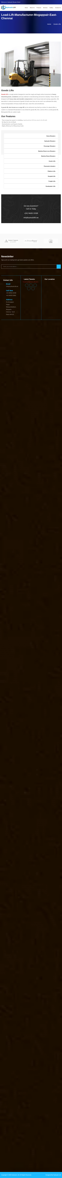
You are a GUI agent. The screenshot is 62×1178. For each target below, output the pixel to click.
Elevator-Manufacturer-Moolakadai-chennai (11, 356)
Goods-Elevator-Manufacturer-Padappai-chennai (34, 489)
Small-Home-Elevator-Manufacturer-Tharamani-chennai (34, 1026)
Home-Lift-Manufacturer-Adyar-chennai (29, 513)
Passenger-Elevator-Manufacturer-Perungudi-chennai (13, 921)
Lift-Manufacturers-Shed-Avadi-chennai (33, 751)
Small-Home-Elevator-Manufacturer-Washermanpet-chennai (35, 1037)
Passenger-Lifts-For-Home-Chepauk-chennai (11, 960)
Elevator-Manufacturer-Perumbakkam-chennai (46, 375)
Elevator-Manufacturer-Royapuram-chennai (15, 391)
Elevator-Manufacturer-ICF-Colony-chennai (35, 331)
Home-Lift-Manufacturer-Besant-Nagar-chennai (42, 528)
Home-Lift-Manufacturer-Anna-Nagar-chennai (23, 520)
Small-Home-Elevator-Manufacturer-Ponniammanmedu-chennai (32, 1022)
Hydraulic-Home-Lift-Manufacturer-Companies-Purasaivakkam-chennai (43, 650)
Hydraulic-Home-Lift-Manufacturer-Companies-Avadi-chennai (15, 578)
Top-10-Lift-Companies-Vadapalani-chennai (50, 1165)
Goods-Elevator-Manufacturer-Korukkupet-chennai (22, 480)
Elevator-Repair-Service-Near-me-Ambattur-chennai (43, 416)
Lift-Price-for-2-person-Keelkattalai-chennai (15, 770)
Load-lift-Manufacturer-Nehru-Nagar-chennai (23, 842)
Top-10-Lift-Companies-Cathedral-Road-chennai (16, 1107)
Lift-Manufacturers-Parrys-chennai (46, 729)
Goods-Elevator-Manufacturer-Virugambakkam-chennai (40, 509)
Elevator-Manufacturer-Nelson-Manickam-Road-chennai (25, 364)
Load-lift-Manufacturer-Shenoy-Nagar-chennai (43, 873)
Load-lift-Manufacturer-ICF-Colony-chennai (19, 811)
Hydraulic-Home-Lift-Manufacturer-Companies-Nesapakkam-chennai (42, 627)
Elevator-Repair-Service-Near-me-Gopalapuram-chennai (41, 451)
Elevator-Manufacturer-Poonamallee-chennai (35, 377)
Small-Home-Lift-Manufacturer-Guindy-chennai (37, 1080)
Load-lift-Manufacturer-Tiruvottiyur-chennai (50, 882)
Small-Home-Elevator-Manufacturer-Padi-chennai (34, 1014)
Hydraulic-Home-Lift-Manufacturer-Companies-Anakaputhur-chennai (27, 569)
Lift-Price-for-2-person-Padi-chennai (24, 787)
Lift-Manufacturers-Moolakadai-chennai (23, 712)
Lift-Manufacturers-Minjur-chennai (33, 708)
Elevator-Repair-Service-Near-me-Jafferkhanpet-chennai (36, 462)
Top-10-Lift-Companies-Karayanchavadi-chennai (25, 1134)
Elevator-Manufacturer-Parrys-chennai (50, 371)
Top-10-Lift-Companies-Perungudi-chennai (15, 1157)
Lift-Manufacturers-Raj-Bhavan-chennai (39, 743)
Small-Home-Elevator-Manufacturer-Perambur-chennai (35, 1018)
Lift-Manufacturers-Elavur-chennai (13, 689)
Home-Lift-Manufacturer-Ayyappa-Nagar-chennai (16, 528)
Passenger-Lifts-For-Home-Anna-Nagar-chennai (16, 948)
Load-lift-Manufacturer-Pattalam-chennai (34, 851)
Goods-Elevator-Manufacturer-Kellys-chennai (23, 472)
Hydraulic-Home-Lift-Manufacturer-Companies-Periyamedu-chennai (32, 642)
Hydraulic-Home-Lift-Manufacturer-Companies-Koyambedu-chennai (36, 594)
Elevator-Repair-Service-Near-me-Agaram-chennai (26, 412)
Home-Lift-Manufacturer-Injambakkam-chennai (45, 551)
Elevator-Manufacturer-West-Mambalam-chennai (12, 408)
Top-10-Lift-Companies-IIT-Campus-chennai (24, 1126)
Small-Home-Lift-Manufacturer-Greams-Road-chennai (41, 1078)
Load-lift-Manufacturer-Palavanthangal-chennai (32, 849)
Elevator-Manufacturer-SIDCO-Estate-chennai (22, 397)
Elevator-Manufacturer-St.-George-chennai (31, 399)
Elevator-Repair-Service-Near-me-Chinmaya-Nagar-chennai (33, 435)
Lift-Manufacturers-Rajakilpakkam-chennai (18, 743)
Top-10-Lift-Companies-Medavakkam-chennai (16, 1147)
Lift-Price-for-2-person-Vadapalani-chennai (43, 799)
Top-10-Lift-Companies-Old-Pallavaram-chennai (48, 1149)
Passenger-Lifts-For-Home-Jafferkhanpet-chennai (33, 983)
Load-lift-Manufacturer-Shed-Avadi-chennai (20, 873)
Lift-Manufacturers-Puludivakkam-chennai (33, 739)
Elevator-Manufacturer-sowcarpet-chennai (45, 397)
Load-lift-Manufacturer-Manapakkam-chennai (47, 822)
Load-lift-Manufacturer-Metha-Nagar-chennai (32, 828)
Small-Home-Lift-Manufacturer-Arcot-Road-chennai (44, 1051)
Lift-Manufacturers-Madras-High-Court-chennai (46, 698)
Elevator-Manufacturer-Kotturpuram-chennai (43, 335)
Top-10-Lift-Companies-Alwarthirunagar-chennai (27, 1093)
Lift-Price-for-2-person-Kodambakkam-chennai (50, 774)
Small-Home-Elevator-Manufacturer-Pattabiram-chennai (29, 1024)
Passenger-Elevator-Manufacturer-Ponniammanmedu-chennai (36, 923)
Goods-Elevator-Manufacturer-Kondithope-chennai (29, 478)
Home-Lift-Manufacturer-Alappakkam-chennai (33, 515)
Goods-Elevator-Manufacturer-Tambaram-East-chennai (48, 499)
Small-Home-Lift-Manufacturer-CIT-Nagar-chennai (17, 1068)
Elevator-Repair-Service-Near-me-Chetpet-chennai (40, 433)
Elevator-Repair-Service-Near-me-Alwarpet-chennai (46, 414)
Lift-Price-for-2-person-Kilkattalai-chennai (22, 772)
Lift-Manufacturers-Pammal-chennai (28, 729)
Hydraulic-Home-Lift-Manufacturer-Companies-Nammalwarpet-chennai (28, 621)
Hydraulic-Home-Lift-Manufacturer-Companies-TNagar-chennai (26, 681)
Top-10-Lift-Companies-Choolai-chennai (38, 1111)
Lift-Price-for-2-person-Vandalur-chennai (28, 801)
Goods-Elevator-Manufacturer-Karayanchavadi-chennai (34, 468)
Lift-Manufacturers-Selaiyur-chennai (13, 751)
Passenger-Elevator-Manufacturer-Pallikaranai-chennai (18, 917)
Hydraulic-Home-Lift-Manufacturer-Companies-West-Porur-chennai (44, 685)
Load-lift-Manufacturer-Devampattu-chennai (47, 807)
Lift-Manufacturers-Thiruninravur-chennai (35, 758)
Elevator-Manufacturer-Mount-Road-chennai (34, 356)
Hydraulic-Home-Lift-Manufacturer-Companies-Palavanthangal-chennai (42, 637)
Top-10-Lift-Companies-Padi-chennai (19, 1153)
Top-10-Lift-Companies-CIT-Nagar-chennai (45, 1113)
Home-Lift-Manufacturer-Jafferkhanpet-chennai (34, 553)
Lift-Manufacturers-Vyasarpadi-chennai (47, 762)
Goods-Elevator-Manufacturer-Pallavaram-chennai (17, 487)
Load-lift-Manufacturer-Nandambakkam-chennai (46, 838)
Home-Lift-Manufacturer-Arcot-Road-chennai (31, 522)
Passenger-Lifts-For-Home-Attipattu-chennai (48, 952)
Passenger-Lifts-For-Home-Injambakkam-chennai (42, 981)
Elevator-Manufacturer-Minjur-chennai (14, 352)
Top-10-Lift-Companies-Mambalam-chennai (11, 1145)
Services (45, 7)
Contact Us (58, 7)
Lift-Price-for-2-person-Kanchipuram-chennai (40, 766)
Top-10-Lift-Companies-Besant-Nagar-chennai (31, 1105)
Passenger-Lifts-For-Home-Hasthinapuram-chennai (26, 979)
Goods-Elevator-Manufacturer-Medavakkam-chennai (30, 484)
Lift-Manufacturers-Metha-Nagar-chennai (31, 706)
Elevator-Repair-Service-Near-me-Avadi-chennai (46, 426)
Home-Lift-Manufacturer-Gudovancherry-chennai (20, 548)
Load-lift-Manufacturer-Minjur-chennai (44, 830)
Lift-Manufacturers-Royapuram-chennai (48, 747)
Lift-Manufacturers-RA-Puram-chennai (44, 745)
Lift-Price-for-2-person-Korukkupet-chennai (36, 778)
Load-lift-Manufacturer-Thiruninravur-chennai (38, 880)
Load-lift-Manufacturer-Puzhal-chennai (38, 861)
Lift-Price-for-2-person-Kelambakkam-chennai (38, 770)
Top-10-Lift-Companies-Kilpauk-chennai (18, 1138)
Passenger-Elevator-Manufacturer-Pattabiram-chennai (33, 925)
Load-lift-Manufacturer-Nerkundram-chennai (15, 844)
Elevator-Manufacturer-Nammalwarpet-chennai (22, 358)
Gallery (51, 7)
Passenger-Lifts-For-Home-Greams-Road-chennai (39, 975)
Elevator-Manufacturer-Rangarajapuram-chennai (45, 387)
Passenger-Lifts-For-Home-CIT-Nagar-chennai (28, 965)
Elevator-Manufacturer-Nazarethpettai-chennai (35, 362)
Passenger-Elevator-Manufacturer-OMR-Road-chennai (24, 913)
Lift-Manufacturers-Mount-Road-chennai (44, 712)
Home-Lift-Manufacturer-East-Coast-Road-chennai (30, 538)
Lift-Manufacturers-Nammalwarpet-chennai (29, 714)
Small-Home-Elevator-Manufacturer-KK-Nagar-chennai (30, 995)
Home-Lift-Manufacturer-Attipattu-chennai (46, 524)
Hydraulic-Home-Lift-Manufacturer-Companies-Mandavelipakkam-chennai (19, 608)
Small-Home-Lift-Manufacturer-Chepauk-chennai (41, 1060)
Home (26, 7)
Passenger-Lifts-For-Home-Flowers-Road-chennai (24, 971)
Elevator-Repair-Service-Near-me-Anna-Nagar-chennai (34, 420)
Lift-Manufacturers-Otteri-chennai (44, 727)
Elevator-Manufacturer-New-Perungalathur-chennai (41, 366)
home (49, 24)
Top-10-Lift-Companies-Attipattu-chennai (38, 1101)
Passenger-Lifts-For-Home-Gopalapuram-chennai (45, 973)
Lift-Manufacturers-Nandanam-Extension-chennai (12, 718)
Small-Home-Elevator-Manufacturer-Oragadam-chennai (36, 1012)
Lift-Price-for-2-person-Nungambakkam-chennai (33, 784)
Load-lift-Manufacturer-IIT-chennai (39, 811)
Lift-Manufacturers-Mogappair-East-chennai (35, 710)
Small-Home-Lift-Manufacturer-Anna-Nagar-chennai (24, 1049)
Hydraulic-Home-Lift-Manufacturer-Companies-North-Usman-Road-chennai (35, 631)
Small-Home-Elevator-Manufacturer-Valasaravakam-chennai (33, 1031)
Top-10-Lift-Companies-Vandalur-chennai (35, 1167)
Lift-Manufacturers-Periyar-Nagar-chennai (35, 733)
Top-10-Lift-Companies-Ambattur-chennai (51, 1093)
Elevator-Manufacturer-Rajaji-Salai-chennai (11, 385)
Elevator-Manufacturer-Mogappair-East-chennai (22, 354)
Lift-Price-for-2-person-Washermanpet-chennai (37, 805)
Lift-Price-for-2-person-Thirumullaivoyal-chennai (12, 797)
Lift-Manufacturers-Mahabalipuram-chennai (30, 700)
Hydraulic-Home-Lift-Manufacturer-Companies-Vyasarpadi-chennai (33, 683)
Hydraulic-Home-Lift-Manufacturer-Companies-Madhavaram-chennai (36, 600)
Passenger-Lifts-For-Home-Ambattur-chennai (38, 944)
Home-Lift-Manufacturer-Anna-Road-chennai (46, 520)
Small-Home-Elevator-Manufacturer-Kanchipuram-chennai (27, 987)
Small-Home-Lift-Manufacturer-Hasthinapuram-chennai (34, 1082)
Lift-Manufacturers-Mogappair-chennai (14, 710)
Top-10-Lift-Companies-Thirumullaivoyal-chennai (16, 1163)
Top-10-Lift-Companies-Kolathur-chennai (21, 1142)
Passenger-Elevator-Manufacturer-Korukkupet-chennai (30, 904)
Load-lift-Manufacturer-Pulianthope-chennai (11, 859)
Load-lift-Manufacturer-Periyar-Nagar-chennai (49, 853)
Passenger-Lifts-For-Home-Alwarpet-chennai (48, 942)
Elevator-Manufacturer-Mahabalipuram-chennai (40, 342)
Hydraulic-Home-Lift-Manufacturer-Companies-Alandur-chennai (24, 561)
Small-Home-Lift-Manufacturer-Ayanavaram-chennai (26, 1056)
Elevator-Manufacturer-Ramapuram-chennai (21, 387)
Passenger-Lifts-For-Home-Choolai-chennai (15, 964)
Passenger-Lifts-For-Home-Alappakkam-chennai (24, 942)
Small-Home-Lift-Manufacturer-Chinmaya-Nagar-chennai (32, 1062)
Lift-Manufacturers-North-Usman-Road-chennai (16, 724)
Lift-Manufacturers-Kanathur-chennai (19, 696)
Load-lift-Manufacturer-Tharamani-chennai (15, 880)
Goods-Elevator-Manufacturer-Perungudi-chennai (12, 495)
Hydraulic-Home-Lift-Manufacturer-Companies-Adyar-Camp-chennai (42, 557)
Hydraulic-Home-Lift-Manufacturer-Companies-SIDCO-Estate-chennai (35, 669)
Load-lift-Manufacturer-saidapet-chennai (50, 869)
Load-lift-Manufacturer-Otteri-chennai (48, 847)
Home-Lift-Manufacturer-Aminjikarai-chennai (32, 518)
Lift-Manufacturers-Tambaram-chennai (32, 756)
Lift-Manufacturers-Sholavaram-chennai (14, 753)
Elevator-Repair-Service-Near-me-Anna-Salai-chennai (29, 422)
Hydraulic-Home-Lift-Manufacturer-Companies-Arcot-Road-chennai (17, 573)
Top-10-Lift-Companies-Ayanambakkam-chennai (20, 1103)
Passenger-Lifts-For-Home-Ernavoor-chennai (34, 969)
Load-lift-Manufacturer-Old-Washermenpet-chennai (25, 847)
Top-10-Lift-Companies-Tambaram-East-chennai (29, 1161)
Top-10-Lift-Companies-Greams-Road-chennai (24, 1122)
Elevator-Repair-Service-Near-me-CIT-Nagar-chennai (24, 441)
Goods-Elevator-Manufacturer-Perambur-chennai (49, 493)
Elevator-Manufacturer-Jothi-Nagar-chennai (15, 333)
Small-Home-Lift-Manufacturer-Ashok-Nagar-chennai (37, 1053)
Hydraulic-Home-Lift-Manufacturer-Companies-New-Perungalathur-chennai (19, 629)
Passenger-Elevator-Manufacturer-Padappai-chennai (23, 915)
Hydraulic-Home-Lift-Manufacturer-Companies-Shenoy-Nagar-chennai (26, 667)
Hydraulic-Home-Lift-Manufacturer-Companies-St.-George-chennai (42, 671)
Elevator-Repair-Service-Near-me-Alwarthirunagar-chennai (15, 416)
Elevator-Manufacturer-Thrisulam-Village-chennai (17, 404)
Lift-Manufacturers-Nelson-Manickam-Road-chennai (21, 720)
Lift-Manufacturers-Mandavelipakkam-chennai (36, 702)
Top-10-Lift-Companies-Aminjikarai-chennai (34, 1095)
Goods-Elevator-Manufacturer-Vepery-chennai (46, 507)
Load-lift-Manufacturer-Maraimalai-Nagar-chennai (44, 826)
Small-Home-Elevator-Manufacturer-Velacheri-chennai (30, 1033)
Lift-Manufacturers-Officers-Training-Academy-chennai (43, 724)
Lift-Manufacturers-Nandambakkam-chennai (29, 716)
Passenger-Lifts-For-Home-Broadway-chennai (19, 958)
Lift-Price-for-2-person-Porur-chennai (44, 793)
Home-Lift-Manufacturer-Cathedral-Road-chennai (29, 530)
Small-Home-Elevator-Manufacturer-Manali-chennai (31, 1004)
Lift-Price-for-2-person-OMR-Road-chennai (21, 786)
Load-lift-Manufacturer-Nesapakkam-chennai (38, 844)
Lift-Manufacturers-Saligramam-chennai (27, 749)
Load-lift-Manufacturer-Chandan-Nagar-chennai (23, 807)
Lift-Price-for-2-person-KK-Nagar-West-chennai (26, 774)
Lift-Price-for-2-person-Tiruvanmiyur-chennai (36, 797)
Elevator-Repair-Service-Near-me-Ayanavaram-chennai (45, 428)
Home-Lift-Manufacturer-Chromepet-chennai (40, 536)
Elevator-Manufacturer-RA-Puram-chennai (11, 389)
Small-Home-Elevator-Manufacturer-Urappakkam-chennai (31, 1029)
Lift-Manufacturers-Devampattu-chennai (33, 687)
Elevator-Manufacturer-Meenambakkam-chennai (38, 348)
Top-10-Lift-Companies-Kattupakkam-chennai (49, 1134)
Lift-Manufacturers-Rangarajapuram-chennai (22, 745)
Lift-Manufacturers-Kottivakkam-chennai (33, 693)
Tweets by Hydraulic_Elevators (30, 282)
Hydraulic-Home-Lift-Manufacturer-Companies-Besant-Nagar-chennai (42, 582)
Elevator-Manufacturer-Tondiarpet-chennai (27, 406)
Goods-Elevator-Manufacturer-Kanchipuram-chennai (33, 466)
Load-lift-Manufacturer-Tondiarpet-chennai (31, 884)
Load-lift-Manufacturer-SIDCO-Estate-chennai (30, 875)
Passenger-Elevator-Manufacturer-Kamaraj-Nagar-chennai (36, 888)
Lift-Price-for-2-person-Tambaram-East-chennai (26, 795)
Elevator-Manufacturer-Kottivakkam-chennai (20, 335)
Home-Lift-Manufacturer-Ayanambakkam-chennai (29, 526)
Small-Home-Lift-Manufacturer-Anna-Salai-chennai (17, 1051)
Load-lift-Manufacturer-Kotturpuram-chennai (29, 815)
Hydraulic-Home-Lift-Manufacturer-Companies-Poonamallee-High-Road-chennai (20, 646)
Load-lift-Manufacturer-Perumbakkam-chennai (12, 855)
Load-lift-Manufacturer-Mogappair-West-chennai (16, 834)
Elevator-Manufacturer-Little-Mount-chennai (37, 339)
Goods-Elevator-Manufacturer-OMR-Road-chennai (43, 487)
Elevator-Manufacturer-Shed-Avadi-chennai (11, 395)
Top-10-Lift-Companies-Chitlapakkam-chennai (16, 1111)
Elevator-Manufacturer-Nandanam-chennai (40, 360)
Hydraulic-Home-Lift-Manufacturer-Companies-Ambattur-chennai (16, 567)
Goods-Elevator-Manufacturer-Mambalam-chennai (13, 482)
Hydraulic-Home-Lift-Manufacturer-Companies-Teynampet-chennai (27, 675)
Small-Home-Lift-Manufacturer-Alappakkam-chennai (17, 1043)
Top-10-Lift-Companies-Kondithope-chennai (43, 1142)
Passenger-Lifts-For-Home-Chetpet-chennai (34, 960)
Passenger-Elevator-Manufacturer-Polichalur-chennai (41, 921)
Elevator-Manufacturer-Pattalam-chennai (10, 373)
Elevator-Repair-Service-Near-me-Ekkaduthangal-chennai (19, 445)
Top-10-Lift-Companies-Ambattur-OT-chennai (11, 1095)
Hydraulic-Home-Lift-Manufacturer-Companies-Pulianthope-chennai (32, 648)
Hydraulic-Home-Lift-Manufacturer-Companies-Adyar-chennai (15, 559)
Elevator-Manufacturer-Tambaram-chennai (19, 400)
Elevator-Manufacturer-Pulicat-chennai (10, 381)
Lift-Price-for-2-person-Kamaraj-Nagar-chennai (16, 766)
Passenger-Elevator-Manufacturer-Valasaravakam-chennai (33, 933)
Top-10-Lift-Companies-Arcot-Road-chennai (29, 1099)
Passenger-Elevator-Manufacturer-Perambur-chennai (45, 919)
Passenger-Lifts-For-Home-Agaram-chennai (37, 940)
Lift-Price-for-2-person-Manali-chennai (43, 780)
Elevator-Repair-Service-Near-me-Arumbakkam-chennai (25, 424)
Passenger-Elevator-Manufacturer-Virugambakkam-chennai (25, 936)
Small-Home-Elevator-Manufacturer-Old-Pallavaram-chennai (35, 1010)
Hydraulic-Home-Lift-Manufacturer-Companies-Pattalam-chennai (20, 640)
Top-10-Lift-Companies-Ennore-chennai (14, 1116)
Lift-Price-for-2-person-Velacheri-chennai (49, 801)
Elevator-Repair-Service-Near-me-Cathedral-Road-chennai (42, 431)
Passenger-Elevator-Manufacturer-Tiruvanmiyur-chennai (34, 929)
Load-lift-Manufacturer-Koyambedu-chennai (15, 817)
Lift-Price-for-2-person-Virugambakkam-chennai (12, 805)
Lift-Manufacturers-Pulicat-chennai (13, 739)
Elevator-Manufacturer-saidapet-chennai (37, 391)
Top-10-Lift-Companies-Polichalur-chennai (37, 1157)
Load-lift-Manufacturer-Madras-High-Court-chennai (32, 820)
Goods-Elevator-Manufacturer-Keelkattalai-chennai (32, 470)
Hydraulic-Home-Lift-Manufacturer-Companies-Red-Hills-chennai (26, 660)
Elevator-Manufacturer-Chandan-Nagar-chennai (35, 327)
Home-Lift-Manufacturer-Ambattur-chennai (46, 517)
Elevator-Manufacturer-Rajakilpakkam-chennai (34, 385)
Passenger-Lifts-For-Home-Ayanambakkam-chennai (35, 954)
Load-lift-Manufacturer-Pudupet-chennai (51, 857)
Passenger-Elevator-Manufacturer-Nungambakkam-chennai (26, 911)
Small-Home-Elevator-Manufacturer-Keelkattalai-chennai (33, 991)
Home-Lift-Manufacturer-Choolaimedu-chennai (16, 536)
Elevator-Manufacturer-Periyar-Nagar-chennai (22, 375)
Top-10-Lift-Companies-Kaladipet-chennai (47, 1130)
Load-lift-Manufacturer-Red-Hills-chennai (45, 867)
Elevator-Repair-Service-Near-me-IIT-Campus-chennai (36, 458)
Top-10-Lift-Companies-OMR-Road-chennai (11, 1151)
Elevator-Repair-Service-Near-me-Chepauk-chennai (13, 433)
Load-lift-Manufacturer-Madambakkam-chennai (44, 818)
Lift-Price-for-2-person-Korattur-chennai (14, 778)
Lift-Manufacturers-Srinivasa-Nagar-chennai (21, 755)
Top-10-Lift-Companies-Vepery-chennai (20, 1169)
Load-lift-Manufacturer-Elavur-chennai (31, 809)
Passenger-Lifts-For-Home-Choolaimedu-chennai (39, 964)
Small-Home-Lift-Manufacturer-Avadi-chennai (27, 1055)
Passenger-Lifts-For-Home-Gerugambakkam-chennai (18, 973)
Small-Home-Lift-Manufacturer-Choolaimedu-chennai (22, 1066)
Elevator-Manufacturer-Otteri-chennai (22, 369)
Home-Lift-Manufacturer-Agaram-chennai (50, 513)
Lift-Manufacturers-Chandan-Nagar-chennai (11, 687)
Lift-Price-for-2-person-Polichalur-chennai (36, 791)
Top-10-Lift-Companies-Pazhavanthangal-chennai (29, 1155)
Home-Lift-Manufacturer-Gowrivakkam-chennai (31, 546)
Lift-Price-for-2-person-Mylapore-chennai (47, 782)
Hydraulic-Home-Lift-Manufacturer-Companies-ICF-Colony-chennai (40, 588)
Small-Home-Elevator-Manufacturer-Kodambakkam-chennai (35, 996)
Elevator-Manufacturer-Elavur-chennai (45, 329)
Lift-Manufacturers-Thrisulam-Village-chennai (24, 760)
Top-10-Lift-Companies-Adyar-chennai (38, 1089)
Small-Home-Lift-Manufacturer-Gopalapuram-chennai (47, 1076)
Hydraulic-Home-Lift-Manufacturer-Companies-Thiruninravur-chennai (17, 679)
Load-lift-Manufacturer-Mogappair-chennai (29, 832)
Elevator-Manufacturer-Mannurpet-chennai (46, 346)
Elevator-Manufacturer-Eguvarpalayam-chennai (23, 329)
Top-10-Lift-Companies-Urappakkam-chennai (27, 1165)
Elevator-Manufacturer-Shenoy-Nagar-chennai (34, 395)
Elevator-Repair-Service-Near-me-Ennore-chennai (47, 445)
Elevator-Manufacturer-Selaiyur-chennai (48, 393)
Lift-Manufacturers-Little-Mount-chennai (40, 696)
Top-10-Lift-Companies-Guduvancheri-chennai (48, 1122)
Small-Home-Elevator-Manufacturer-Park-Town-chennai (32, 1016)
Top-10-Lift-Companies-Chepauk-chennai (40, 1107)
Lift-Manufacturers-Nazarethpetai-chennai (36, 718)
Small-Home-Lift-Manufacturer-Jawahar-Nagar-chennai (26, 1087)
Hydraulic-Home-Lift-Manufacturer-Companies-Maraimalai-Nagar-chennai (34, 609)
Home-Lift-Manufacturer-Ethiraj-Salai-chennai (28, 542)
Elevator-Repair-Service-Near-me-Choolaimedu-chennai (25, 439)
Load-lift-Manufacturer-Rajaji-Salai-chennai (28, 863)
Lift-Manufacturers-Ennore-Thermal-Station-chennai (35, 689)
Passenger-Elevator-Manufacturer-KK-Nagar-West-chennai (32, 898)
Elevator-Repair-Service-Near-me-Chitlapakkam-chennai (30, 437)
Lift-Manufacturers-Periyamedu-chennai (14, 733)
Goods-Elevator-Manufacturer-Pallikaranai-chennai (27, 491)
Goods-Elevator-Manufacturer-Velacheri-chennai (21, 507)
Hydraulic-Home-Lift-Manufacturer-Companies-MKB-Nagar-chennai (31, 615)
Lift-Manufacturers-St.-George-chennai (43, 755)
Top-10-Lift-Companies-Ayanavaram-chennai (44, 1103)
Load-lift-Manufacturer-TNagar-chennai (10, 884)
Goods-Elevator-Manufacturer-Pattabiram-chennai (20, 499)
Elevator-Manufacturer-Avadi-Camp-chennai (11, 327)
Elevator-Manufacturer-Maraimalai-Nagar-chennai (13, 348)
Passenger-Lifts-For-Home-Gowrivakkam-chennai (12, 975)
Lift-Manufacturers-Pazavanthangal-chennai (28, 731)
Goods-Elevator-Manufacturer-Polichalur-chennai (38, 495)
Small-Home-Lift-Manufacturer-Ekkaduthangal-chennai (35, 1070)
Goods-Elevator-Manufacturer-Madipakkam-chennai (48, 480)
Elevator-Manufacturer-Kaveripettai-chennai (38, 333)
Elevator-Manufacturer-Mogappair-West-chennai (47, 354)
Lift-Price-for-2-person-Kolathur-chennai (33, 776)
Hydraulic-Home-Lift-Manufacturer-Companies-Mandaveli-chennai (42, 606)
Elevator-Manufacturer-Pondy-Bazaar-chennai (12, 377)
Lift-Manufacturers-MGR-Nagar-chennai (14, 708)
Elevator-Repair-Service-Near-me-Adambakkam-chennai (32, 410)
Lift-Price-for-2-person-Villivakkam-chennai (50, 803)
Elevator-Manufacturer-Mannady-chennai (24, 346)
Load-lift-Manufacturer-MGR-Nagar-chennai (23, 830)
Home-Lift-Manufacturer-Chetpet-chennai (15, 532)
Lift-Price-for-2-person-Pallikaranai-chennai (44, 787)
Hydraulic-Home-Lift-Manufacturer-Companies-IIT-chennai (15, 590)
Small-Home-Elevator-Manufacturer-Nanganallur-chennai (31, 1008)
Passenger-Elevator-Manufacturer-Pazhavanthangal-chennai (15, 919)
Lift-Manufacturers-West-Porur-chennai (31, 764)
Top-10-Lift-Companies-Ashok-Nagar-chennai (16, 1101)
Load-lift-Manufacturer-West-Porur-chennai (41, 886)
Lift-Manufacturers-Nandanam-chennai (50, 716)
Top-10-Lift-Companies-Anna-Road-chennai (45, 1097)
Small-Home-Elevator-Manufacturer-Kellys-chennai (32, 993)
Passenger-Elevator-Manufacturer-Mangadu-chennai (28, 907)
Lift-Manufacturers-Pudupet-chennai (34, 737)
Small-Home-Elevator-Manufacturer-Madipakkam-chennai (32, 1002)
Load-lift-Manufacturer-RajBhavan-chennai (15, 865)
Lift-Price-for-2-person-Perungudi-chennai (15, 791)
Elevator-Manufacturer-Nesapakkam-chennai (15, 366)
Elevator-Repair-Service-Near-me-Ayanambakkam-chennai (15, 428)
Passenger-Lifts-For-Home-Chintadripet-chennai (25, 962)
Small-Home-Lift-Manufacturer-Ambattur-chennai (38, 1045)
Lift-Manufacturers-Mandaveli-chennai (14, 702)
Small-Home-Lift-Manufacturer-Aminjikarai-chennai (32, 1047)
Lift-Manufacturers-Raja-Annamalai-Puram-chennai (35, 741)
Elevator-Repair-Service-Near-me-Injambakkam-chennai (34, 460)
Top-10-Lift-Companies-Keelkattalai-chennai (11, 1136)
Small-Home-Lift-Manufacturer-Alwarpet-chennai (43, 1043)
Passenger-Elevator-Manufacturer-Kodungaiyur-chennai (34, 900)
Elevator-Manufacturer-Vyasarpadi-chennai (49, 406)
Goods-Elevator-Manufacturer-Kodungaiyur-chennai (37, 476)
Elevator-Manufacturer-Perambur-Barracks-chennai (34, 373)
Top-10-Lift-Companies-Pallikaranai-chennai (40, 1153)
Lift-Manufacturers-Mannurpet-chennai (19, 704)
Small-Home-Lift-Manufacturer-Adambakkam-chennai (34, 1039)
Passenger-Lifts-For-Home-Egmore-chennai (19, 967)
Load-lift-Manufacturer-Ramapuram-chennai (37, 865)
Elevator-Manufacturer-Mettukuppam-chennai (30, 350)
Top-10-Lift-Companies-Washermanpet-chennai (31, 1171)
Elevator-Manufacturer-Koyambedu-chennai (31, 337)
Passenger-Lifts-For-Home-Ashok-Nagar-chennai (24, 952)
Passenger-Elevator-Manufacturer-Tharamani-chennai (34, 927)
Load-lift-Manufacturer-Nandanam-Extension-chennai (32, 840)
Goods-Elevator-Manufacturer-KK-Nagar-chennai (12, 474)
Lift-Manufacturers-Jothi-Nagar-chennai (34, 691)
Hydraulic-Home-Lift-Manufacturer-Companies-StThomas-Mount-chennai (18, 673)
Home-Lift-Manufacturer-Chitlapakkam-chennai (30, 534)
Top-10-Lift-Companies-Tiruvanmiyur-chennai (41, 1163)
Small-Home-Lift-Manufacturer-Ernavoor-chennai (28, 1072)
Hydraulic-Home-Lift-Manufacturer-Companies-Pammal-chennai (16, 638)
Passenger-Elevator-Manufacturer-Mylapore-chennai (25, 909)
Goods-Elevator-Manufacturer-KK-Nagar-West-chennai (39, 474)
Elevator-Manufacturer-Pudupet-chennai (27, 379)
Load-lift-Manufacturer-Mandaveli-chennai (10, 824)
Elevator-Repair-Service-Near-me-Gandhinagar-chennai (39, 449)
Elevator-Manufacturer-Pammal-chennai (30, 371)
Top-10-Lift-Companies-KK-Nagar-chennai (39, 1138)
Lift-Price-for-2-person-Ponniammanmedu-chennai (22, 793)
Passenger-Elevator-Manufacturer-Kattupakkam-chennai (39, 892)
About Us (32, 7)
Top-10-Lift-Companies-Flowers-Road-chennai (23, 1118)
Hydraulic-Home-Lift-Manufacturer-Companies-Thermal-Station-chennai (42, 677)
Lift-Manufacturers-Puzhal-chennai (13, 741)
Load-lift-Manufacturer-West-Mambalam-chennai (16, 886)
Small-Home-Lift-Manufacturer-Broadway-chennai (48, 1058)
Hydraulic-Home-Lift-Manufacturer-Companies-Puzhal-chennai (16, 652)
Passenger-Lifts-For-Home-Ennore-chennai (11, 969)
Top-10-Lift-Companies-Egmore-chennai (29, 1114)
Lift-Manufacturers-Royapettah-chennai (27, 747)
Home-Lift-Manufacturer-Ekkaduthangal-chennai (16, 540)
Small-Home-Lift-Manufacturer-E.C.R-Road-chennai (43, 1068)
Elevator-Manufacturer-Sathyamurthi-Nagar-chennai (24, 393)
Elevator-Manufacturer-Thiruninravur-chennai (29, 402)
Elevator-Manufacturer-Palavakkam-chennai (43, 369)
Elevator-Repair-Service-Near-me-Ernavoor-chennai (13, 447)
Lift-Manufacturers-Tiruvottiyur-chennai (47, 760)
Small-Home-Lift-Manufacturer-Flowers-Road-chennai (21, 1074)
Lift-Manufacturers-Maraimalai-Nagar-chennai (41, 704)
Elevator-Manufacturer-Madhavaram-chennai (24, 340)
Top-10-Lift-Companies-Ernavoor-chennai (35, 1116)
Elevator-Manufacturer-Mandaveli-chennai (30, 344)
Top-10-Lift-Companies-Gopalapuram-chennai (35, 1120)
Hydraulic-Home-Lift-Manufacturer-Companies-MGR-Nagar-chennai (25, 613)
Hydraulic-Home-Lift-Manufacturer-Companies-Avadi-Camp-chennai (39, 577)
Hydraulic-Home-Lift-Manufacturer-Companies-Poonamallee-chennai (43, 644)
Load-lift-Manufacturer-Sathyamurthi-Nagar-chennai (36, 871)
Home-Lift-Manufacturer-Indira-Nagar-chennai (21, 551)
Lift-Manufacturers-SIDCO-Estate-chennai (35, 753)
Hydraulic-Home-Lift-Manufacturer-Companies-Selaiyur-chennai (16, 666)
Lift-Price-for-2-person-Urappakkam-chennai (21, 799)
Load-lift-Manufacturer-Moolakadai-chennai (40, 834)
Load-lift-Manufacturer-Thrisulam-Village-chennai (25, 882)
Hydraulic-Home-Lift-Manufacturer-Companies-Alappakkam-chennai (32, 563)
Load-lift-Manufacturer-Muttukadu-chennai (29, 836)
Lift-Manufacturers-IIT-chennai (16, 691)
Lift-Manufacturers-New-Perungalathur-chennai (31, 722)
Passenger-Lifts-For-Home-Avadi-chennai (10, 954)
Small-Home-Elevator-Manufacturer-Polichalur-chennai (31, 1020)
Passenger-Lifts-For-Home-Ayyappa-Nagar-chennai (28, 956)
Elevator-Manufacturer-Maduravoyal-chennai (15, 342)
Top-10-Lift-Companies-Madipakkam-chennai (49, 1143)
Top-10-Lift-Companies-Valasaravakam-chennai (12, 1167)
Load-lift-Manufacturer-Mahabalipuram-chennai (23, 822)
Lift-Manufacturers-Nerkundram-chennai (45, 720)
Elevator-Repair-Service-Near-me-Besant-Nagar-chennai (44, 429)
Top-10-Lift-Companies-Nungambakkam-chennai (23, 1149)
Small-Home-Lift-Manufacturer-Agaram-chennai (27, 1041)
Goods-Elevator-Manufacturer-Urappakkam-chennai (35, 503)
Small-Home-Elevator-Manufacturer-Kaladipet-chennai (26, 985)
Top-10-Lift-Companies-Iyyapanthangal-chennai (33, 1128)
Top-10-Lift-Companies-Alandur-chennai (19, 1091)
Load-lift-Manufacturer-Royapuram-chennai (29, 869)
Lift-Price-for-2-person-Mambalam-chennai (22, 780)
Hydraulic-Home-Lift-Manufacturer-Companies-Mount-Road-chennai (17, 619)
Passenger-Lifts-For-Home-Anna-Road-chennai (41, 948)
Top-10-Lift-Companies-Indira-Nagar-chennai (46, 1126)
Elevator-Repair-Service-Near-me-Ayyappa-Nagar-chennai (15, 429)
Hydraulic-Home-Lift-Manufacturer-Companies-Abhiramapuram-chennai (31, 555)
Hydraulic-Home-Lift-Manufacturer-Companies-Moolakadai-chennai (41, 617)
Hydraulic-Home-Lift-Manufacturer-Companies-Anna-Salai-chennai (41, 571)
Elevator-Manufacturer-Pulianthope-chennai (49, 379)
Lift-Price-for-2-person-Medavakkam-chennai (25, 782)
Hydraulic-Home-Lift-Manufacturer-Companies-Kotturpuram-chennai (21, 592)
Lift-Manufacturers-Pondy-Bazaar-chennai (23, 735)
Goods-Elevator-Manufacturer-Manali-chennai (38, 482)
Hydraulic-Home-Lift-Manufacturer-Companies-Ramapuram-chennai (43, 656)
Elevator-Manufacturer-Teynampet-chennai (41, 400)
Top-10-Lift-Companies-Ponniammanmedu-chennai (22, 1159)
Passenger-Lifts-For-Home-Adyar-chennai (15, 940)
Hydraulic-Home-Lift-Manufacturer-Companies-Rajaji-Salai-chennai (31, 654)
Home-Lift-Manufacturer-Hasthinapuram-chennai (32, 549)
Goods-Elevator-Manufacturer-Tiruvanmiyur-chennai (42, 501)
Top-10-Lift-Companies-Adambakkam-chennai (16, 1089)
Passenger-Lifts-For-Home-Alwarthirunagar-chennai (13, 944)
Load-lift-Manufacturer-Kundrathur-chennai (38, 817)
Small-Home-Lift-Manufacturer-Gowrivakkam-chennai (13, 1078)
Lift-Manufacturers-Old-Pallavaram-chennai (37, 726)
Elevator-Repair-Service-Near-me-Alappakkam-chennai (18, 414)
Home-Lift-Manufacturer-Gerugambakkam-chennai (41, 544)
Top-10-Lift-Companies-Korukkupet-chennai (26, 1143)
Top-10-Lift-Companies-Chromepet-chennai (23, 1113)
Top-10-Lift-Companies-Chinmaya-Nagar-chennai (27, 1109)
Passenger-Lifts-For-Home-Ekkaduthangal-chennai (43, 967)
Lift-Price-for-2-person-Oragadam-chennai (43, 786)
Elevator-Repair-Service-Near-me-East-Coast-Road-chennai (23, 443)
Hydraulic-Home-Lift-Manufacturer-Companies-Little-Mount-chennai (21, 598)
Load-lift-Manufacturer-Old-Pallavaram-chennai (34, 846)
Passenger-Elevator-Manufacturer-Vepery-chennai (29, 935)
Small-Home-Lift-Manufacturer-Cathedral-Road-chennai (14, 1060)
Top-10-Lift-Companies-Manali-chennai (33, 1145)
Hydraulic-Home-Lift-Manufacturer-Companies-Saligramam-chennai (42, 664)
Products (39, 7)
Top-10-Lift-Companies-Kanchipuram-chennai (34, 1132)
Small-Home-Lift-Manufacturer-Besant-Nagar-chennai (21, 1058)
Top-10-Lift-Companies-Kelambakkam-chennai (35, 1136)
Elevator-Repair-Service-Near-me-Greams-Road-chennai (39, 453)
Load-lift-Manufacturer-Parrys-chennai (14, 851)
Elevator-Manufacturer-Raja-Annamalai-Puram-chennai (46, 383)
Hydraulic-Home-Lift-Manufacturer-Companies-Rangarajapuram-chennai (18, 658)
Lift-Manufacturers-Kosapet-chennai (13, 693)
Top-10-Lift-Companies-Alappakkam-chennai (41, 1091)
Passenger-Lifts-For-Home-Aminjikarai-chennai (27, 946)
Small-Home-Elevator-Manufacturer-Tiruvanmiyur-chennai (35, 1027)
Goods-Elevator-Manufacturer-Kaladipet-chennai (34, 464)
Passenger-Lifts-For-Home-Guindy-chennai (29, 977)
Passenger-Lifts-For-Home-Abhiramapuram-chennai (26, 938)
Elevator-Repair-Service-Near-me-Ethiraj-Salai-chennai (41, 447)
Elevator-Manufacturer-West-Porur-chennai (36, 408)
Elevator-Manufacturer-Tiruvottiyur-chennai (41, 404)
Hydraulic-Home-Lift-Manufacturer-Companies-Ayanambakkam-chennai (31, 580)
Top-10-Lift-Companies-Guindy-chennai (10, 1124)
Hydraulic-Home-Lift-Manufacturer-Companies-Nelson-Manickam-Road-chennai (24, 625)
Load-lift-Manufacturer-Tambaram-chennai (32, 878)
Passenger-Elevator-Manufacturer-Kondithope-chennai (30, 902)
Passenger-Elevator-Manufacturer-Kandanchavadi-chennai (38, 890)
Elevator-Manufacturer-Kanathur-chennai (14, 339)
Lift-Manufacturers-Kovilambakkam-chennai (15, 695)
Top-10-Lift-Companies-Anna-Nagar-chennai (22, 1097)
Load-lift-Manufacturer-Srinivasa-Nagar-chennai (16, 876)
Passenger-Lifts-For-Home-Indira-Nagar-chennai (16, 981)
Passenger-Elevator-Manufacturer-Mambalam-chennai (32, 905)
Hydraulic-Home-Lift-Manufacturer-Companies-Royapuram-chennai (34, 662)
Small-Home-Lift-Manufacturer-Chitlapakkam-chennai (32, 1064)
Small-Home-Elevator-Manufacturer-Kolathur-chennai (36, 998)
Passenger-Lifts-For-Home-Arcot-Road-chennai (30, 950)
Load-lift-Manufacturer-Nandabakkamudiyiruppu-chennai (18, 838)
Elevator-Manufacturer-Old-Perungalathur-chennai (33, 368)
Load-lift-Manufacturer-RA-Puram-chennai (24, 867)
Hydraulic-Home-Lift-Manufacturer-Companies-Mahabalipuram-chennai (29, 604)
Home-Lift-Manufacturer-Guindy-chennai (43, 548)
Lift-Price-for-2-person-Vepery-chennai (29, 803)
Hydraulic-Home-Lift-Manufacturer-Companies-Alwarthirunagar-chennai (41, 565)
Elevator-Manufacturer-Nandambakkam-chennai (16, 360)
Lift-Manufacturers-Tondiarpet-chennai (26, 762)
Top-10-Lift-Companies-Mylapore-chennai (38, 1147)
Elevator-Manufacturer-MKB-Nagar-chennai (35, 352)
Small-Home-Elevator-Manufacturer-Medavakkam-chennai (32, 1006)
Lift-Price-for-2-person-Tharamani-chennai (50, 795)
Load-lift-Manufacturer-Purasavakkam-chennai (16, 861)
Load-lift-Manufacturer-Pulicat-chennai (32, 859)
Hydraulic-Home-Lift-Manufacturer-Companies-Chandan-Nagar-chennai (31, 586)
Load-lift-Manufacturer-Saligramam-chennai (11, 871)
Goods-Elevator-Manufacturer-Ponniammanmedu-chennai (31, 497)
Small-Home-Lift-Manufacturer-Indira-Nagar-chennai (31, 1084)
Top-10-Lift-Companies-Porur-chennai (45, 1159)
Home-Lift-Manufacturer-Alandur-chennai (10, 515)
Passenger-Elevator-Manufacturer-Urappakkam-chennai (31, 931)
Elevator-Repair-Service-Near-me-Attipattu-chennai (21, 426)
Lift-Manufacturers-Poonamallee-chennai (44, 735)
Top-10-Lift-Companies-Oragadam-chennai (34, 1151)
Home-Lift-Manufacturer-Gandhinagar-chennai (16, 544)
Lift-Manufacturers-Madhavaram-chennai (23, 698)
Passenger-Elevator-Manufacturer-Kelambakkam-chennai (37, 894)
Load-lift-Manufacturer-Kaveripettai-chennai (22, 813)
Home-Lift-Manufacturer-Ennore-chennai (39, 540)
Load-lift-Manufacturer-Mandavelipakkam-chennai (34, 824)
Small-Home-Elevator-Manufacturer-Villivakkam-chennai (30, 1035)
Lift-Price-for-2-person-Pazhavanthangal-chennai (29, 789)
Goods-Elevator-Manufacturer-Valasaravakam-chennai (32, 505)
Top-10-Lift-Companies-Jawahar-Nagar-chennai (24, 1130)
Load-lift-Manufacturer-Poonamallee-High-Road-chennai (25, 857)
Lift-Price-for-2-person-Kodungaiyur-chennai (11, 776)
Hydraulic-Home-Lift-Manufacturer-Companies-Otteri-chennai (30, 635)
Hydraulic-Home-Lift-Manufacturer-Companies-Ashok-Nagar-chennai (29, 575)
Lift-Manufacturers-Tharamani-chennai (14, 758)
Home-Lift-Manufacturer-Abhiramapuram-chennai (37, 511)
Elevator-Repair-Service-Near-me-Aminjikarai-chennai (38, 418)
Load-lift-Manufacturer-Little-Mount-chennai (20, 818)
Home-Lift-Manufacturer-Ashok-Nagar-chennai (23, 524)
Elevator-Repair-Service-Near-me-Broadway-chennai (13, 431)
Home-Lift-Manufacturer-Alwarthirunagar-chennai (21, 517)
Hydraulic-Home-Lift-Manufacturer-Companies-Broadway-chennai (17, 584)
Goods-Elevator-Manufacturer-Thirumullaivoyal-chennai (14, 501)
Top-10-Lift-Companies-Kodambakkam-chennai (31, 1140)
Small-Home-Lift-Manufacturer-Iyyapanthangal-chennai (26, 1085)
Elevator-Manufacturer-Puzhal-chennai (22, 383)
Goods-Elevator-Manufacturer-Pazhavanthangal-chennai (21, 493)
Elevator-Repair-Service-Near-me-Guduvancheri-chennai (40, 455)
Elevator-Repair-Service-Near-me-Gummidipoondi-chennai (36, 457)
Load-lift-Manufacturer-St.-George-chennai (40, 876)
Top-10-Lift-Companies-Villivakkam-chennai (41, 1169)
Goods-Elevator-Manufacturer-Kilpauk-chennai (47, 472)
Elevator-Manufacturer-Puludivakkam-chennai (31, 381)
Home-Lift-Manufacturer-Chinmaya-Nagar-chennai (39, 532)
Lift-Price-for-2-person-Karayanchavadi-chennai (29, 768)
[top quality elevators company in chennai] (8, 7)
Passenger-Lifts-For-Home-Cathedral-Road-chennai (45, 958)
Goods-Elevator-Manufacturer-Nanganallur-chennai (23, 486)
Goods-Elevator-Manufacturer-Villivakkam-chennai (13, 509)
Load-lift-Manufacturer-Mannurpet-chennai (20, 826)
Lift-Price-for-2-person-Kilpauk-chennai (43, 772)
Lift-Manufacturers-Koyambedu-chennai (37, 695)
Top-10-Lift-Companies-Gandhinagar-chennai (46, 1118)
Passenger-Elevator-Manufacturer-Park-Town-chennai (46, 917)
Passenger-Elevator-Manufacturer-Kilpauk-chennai (33, 896)
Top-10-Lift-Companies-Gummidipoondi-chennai (33, 1124)
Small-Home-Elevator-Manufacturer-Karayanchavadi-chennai (28, 989)
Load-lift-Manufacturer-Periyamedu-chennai (26, 853)
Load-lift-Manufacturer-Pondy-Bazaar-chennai (35, 855)
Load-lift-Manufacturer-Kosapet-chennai (43, 813)
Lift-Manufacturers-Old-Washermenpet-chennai (24, 727)
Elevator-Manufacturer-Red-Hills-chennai (32, 389)
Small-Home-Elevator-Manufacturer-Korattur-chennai (31, 1000)
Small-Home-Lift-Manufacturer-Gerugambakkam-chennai (19, 1076)
